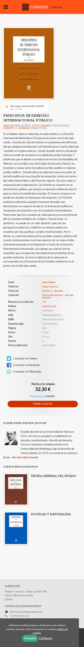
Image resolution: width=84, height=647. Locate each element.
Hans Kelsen (11, 125)
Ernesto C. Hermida (16, 128)
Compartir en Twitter (24, 358)
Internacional (49, 306)
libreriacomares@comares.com (26, 612)
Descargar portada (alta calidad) (27, 107)
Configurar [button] (45, 638)
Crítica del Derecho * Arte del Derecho (57, 296)
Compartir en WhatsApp (26, 371)
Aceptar (30, 638)
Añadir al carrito (42, 404)
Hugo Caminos (41, 125)
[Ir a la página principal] (42, 6)
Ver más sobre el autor (25, 457)
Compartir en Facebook (26, 365)
